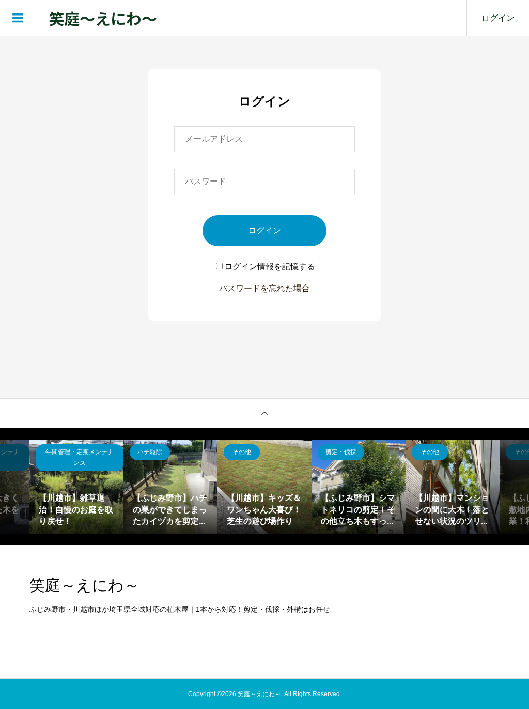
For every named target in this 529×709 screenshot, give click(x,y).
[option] (76, 487)
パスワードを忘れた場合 (264, 288)
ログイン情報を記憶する (269, 266)
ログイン (498, 17)
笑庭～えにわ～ (103, 18)
